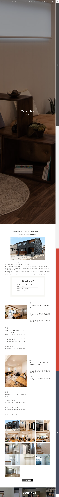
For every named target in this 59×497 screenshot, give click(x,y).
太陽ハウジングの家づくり (16, 1)
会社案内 (52, 1)
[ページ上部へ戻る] (57, 495)
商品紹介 (43, 1)
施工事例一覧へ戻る (28, 480)
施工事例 (30, 1)
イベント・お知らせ (25, 1)
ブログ (40, 1)
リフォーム (48, 1)
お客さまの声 (35, 1)
